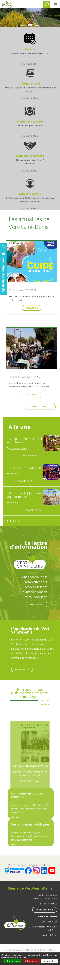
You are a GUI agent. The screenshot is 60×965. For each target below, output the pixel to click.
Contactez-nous (44, 910)
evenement (14, 448)
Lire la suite (32, 308)
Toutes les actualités (40, 407)
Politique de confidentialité (40, 950)
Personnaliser (50, 961)
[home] (3, 246)
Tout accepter (13, 961)
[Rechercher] (47, 4)
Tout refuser (32, 961)
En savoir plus (30, 47)
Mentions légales (13, 950)
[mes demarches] (3, 272)
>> (19, 521)
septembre (23, 448)
